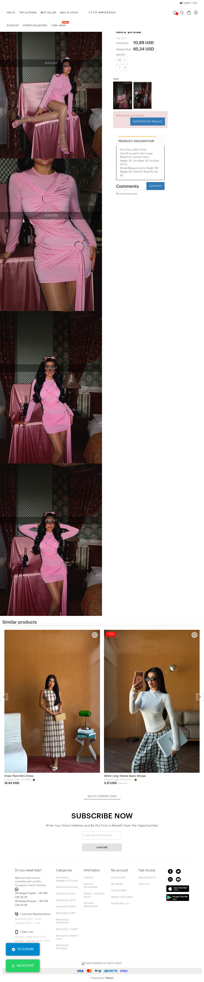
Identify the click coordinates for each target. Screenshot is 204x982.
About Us (144, 884)
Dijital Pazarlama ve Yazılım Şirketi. (103, 963)
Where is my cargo (122, 897)
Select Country (102, 796)
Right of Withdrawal (91, 885)
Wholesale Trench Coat (67, 937)
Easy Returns (119, 890)
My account (118, 878)
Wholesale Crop (66, 900)
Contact (89, 878)
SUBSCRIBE (102, 847)
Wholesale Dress (66, 907)
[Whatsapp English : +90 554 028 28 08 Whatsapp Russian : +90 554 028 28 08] (33, 889)
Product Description (136, 141)
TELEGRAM (25, 949)
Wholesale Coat (65, 894)
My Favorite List (120, 904)
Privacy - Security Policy (94, 895)
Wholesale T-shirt (66, 929)
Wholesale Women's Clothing (67, 879)
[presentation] (4, 697)
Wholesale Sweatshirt (62, 921)
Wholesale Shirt (66, 913)
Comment (155, 186)
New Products (147, 878)
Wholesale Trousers (62, 947)
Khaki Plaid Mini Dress (18, 776)
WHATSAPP (25, 965)
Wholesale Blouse (67, 887)
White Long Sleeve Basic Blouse (125, 776)
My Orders (117, 884)
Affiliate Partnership (91, 905)
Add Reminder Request (147, 121)
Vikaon (109, 978)
